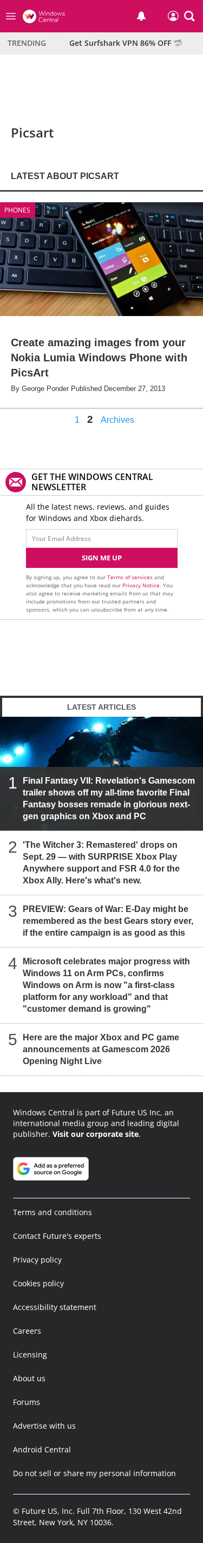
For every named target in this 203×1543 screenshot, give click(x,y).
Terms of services (130, 577)
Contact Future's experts (57, 1236)
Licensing (30, 1354)
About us (29, 1378)
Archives (117, 420)
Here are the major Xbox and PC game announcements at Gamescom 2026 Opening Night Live (101, 1049)
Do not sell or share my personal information (94, 1473)
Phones (17, 210)
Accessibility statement (54, 1307)
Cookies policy (38, 1283)
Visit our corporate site (96, 1134)
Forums (26, 1402)
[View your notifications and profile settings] (141, 16)
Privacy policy (37, 1259)
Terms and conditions (52, 1212)
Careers (27, 1331)
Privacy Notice (141, 585)
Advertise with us (44, 1426)
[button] (189, 16)
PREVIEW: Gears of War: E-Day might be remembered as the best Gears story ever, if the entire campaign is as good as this (108, 920)
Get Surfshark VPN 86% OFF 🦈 (125, 43)
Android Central (42, 1449)
